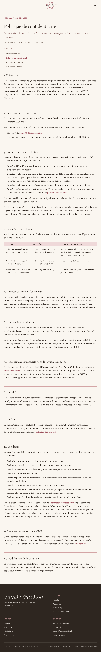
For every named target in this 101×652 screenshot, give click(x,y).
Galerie (7, 623)
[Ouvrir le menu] (95, 5)
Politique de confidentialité (17, 58)
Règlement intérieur (61, 611)
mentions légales (12, 370)
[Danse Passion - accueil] (50, 5)
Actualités (57, 604)
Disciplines (8, 631)
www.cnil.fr (80, 543)
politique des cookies (57, 192)
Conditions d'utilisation (15, 67)
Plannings (8, 627)
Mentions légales (13, 54)
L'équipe (56, 600)
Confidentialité (67, 646)
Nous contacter (59, 635)
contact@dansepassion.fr (30, 133)
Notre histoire (58, 608)
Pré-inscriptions (10, 635)
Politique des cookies (14, 62)
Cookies (76, 646)
